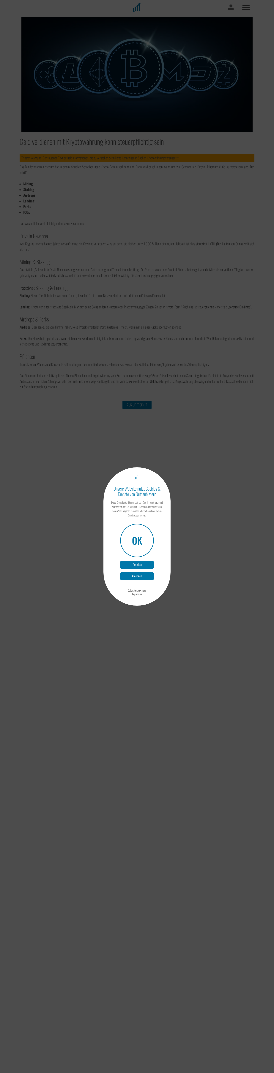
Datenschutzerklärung (137, 590)
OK (137, 540)
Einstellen (137, 564)
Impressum (137, 594)
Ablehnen (137, 576)
